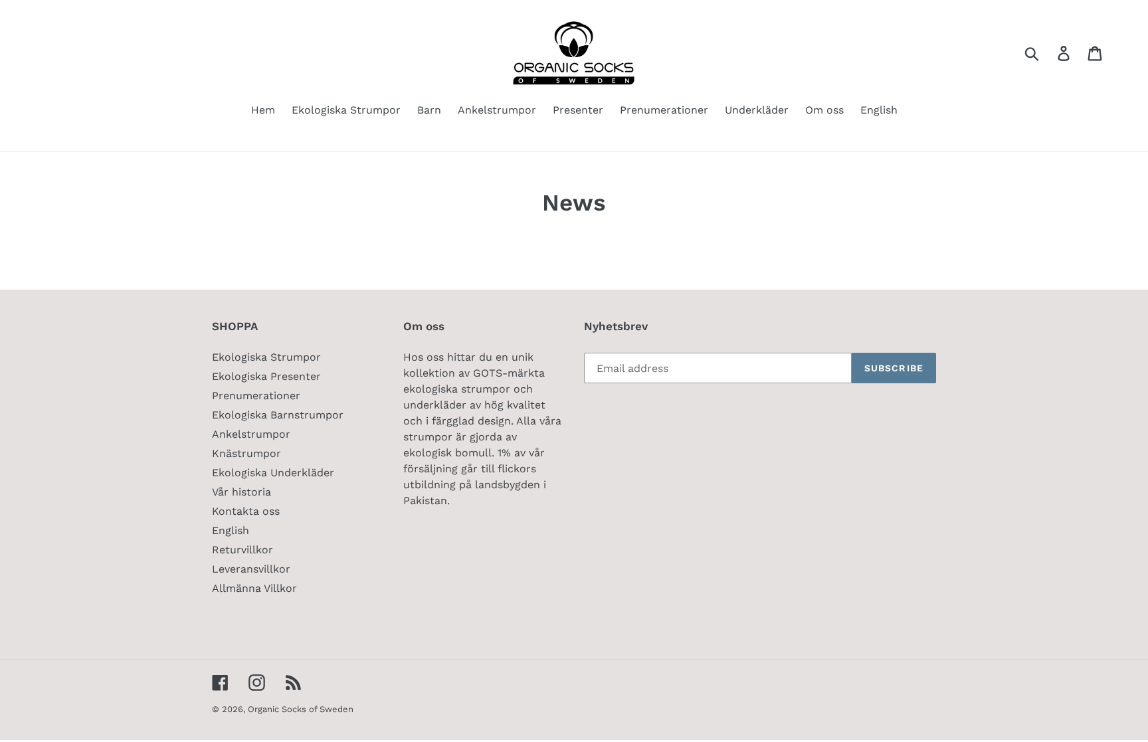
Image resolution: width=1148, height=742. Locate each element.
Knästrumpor (246, 453)
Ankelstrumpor (251, 434)
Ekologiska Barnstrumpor (277, 415)
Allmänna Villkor (254, 588)
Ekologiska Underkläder (273, 472)
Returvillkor (242, 549)
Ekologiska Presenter (266, 376)
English (230, 530)
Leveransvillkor (251, 569)
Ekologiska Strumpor (266, 357)
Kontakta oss (246, 511)
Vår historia (241, 492)
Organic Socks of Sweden (300, 709)
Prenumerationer (256, 395)
